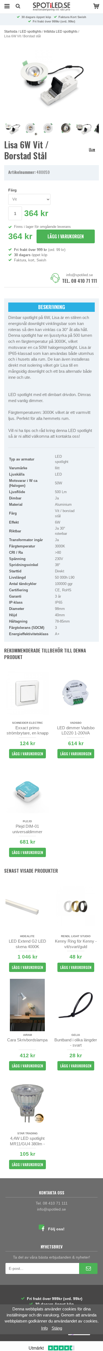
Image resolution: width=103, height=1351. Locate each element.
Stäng (57, 1328)
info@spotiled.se (79, 275)
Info (44, 1328)
